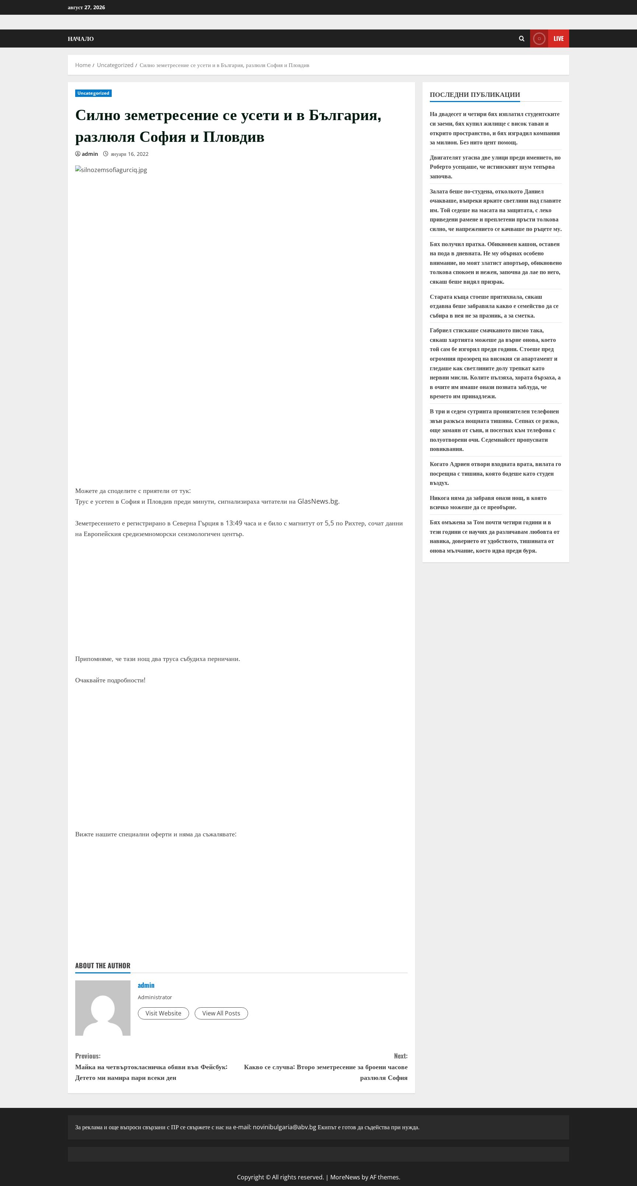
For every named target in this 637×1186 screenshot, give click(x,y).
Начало (81, 38)
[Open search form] (522, 38)
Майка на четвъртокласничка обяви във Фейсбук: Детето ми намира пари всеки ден (151, 1066)
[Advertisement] (241, 422)
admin (90, 153)
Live (559, 38)
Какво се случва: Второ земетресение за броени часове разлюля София (326, 1066)
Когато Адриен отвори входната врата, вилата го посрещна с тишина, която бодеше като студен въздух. (495, 473)
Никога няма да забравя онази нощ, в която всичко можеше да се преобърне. (488, 502)
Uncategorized (93, 93)
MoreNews (345, 1177)
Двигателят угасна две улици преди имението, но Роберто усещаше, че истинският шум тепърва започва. (495, 166)
